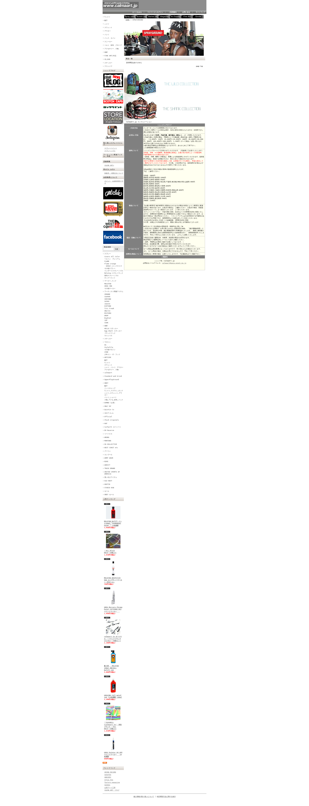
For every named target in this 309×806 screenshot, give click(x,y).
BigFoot (107, 318)
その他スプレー (109, 268)
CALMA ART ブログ (111, 790)
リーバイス (108, 434)
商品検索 (107, 247)
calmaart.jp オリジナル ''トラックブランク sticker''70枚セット (113, 639)
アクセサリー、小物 (111, 370)
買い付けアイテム (110, 477)
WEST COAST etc (111, 447)
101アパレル (109, 413)
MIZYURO (107, 313)
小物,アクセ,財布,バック (113, 400)
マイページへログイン (155, 12)
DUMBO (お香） (110, 403)
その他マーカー (109, 288)
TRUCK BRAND (109, 468)
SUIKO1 (107, 785)
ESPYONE (107, 306)
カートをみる (137, 12)
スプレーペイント (110, 148)
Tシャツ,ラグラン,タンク (113, 391)
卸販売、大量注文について (113, 173)
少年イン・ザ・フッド (112, 354)
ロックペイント (109, 278)
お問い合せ (186, 12)
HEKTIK (107, 484)
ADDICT (107, 465)
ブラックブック (109, 333)
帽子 (106, 20)
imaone (107, 304)
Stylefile (108, 347)
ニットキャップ (109, 388)
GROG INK (108, 286)
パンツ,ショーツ (110, 397)
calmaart (108, 373)
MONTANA (107, 441)
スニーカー (108, 41)
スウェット (108, 27)
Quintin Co (109, 409)
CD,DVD (107, 59)
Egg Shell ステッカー (113, 331)
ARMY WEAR (108, 458)
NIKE (106, 461)
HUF (105, 423)
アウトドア (108, 66)
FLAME (106, 261)
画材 (106, 52)
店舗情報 (106, 161)
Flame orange (110, 264)
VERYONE (107, 299)
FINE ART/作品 (110, 56)
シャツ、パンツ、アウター (113, 367)
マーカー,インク (110, 281)
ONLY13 (107, 311)
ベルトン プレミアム (112, 259)
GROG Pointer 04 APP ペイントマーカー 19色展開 (113, 755)
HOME (128, 20)
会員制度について (110, 177)
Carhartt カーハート (112, 427)
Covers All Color (112, 256)
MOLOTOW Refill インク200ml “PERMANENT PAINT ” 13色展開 (113, 523)
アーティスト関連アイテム (113, 291)
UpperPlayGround (111, 379)
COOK (106, 323)
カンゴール (108, 454)
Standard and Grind (113, 376)
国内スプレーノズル (111, 275)
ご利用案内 (173, 12)
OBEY (106, 383)
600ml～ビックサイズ (113, 266)
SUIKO (106, 301)
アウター (107, 31)
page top (199, 66)
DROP (106, 315)
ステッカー (108, 63)
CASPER (107, 297)
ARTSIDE (107, 357)
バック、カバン (109, 38)
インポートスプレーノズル (113, 271)
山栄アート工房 (109, 788)
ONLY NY (107, 406)
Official (108, 416)
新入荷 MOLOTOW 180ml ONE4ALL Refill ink (111, 668)
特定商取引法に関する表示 (166, 796)
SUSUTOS (107, 775)
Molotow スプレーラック (113, 273)
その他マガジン (109, 350)
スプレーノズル (109, 151)
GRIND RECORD (110, 772)
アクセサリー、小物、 (112, 49)
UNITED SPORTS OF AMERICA (112, 473)
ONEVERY (107, 777)
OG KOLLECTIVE (110, 444)
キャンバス (108, 336)
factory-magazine (112, 782)
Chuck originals (111, 420)
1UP (105, 320)
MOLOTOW (107, 284)
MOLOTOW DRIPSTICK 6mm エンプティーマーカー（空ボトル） (113, 580)
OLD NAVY (108, 481)
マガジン (107, 342)
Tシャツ (107, 17)
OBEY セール (109, 494)
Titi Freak (109, 308)
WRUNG (106, 437)
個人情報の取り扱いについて (143, 796)
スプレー (107, 254)
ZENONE (107, 294)
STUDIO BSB (109, 488)
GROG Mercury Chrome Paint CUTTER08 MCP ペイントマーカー (113, 609)
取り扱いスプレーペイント (113, 143)
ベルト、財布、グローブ (113, 45)
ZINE (106, 352)
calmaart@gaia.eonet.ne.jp (174, 263)
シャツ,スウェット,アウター (113, 394)
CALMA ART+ (109, 165)
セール (106, 491)
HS (105, 345)
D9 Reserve (109, 430)
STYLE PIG (108, 780)
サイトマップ (200, 12)
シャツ (106, 24)
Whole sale (109, 169)
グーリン (107, 451)
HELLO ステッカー (111, 328)
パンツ (106, 34)
